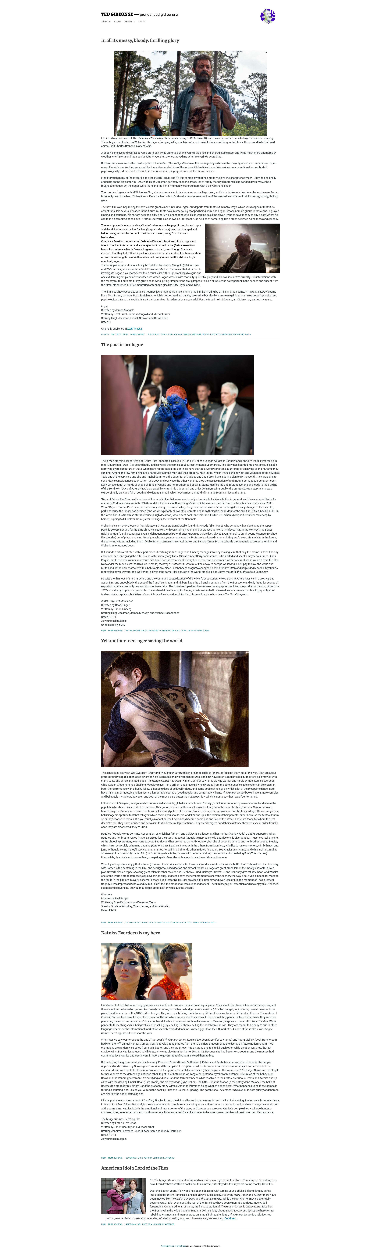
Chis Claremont (150, 630)
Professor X (209, 334)
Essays (117, 21)
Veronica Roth (208, 923)
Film (125, 334)
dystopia (160, 334)
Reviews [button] (128, 21)
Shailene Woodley (176, 923)
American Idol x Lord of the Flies (134, 1168)
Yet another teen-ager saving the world (141, 640)
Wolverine (238, 334)
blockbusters (134, 1158)
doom (162, 630)
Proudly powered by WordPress (173, 1246)
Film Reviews (137, 334)
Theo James (193, 923)
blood (151, 334)
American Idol (134, 1224)
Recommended (224, 334)
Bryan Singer (133, 630)
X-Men (248, 334)
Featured (116, 334)
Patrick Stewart (192, 334)
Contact (142, 21)
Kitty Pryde (183, 630)
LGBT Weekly (134, 328)
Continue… (230, 1218)
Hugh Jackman (174, 334)
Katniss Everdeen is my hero (130, 933)
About (105, 21)
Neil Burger (158, 923)
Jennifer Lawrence (163, 1158)
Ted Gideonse (117, 14)
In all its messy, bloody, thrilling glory (140, 40)
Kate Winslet (144, 923)
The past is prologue (122, 344)
